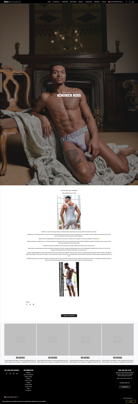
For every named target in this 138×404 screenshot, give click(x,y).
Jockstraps (74, 190)
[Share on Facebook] (26, 304)
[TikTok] (17, 373)
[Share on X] (30, 304)
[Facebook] (6, 373)
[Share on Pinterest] (33, 304)
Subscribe (125, 386)
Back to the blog (69, 315)
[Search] (129, 1)
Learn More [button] (49, 401)
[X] (10, 373)
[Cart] (133, 1)
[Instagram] (13, 373)
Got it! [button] (130, 401)
